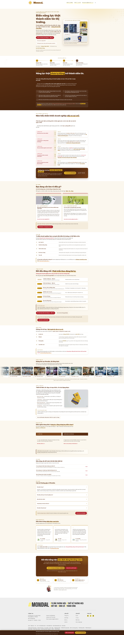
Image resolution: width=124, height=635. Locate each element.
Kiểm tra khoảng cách (69, 632)
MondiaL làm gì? (40, 487)
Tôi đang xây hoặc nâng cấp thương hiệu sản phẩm (46, 43)
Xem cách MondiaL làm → (44, 260)
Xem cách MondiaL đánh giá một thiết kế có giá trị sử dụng (48, 417)
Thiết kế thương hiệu (65, 627)
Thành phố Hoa (40, 627)
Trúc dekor (46, 627)
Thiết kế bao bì (88, 627)
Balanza (32, 625)
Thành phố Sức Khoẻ (32, 627)
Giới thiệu (66, 617)
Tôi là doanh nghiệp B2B (41, 40)
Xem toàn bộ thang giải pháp (62, 312)
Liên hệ (65, 622)
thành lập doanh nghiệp (46, 629)
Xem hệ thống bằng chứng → (46, 352)
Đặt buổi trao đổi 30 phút (70, 172)
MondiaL (63, 625)
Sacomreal (30, 629)
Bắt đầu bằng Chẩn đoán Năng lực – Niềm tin (45, 312)
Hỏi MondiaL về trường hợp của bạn (45, 226)
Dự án (77, 615)
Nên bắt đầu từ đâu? (41, 499)
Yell (37, 625)
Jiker (29, 625)
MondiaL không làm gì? (41, 507)
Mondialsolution (42, 625)
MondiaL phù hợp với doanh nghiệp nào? (45, 494)
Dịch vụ (65, 619)
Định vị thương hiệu (74, 627)
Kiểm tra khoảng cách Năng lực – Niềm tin (45, 37)
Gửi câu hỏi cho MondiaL (81, 513)
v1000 (52, 629)
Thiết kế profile (57, 627)
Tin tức (77, 617)
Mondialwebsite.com (57, 625)
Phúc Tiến (51, 627)
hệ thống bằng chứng (54, 548)
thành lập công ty (36, 629)
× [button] (87, 632)
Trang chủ (66, 615)
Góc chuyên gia (79, 622)
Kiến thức (77, 619)
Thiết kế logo (57, 629)
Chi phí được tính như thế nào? (43, 503)
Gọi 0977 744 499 (81, 172)
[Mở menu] (95, 2)
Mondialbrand (49, 625)
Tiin (35, 625)
